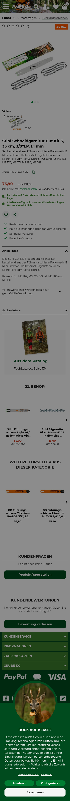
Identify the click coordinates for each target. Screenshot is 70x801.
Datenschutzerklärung (28, 774)
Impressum (46, 774)
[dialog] (35, 400)
